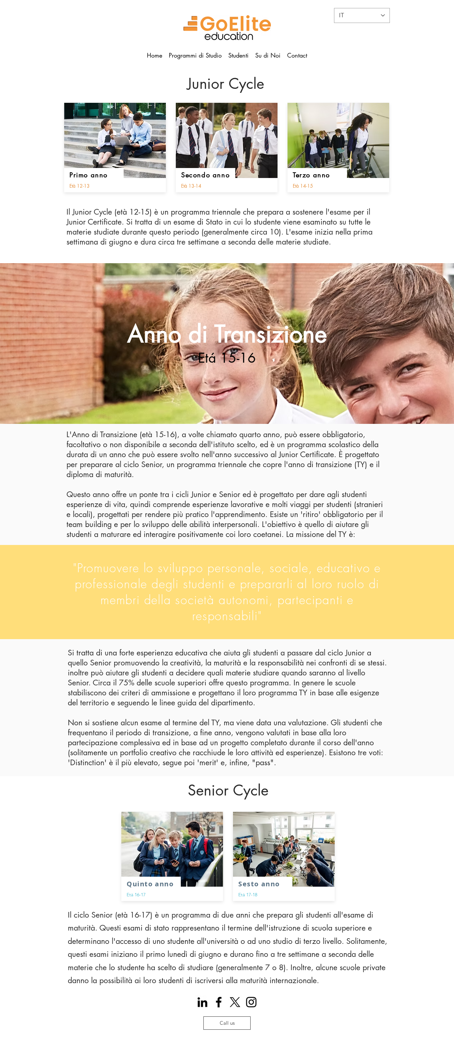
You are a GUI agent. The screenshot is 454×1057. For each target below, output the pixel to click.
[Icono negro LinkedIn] (202, 1002)
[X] (235, 1002)
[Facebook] (219, 1002)
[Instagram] (251, 1002)
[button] (195, 55)
